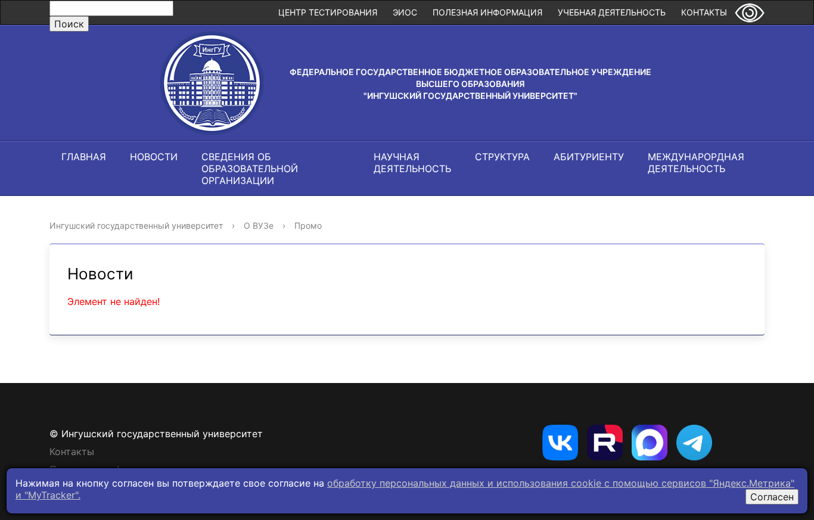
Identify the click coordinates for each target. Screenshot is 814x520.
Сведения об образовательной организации (249, 168)
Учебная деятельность (612, 12)
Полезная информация (487, 12)
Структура (502, 157)
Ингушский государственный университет (136, 225)
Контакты (704, 12)
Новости (154, 157)
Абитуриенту (589, 157)
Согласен (772, 497)
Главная (83, 157)
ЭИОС (405, 12)
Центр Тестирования (327, 12)
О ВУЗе (259, 225)
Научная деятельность (412, 163)
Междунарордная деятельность (696, 163)
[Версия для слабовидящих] (750, 12)
